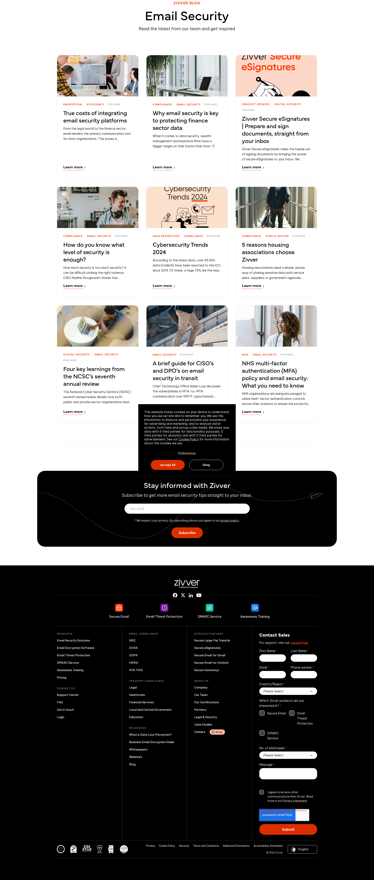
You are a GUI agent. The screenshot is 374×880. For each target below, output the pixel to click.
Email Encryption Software (75, 648)
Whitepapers (138, 749)
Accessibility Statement (268, 845)
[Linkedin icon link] (191, 595)
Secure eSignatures (207, 648)
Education (136, 717)
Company (201, 687)
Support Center (68, 695)
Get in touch (65, 709)
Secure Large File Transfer (212, 640)
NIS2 (132, 640)
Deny (206, 464)
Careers (208, 732)
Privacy (150, 845)
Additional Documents (236, 845)
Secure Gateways (206, 670)
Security (184, 845)
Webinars (135, 757)
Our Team (201, 695)
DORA (133, 648)
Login (60, 717)
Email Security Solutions (73, 640)
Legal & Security (205, 717)
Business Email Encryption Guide (151, 742)
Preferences (187, 453)
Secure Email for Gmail (209, 655)
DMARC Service (68, 662)
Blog (132, 764)
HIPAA (133, 662)
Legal (133, 687)
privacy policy (230, 520)
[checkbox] (288, 725)
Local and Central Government (150, 709)
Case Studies (203, 724)
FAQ (60, 702)
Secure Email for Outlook (211, 662)
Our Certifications (206, 702)
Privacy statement (294, 801)
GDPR (133, 655)
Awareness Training (70, 670)
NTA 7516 (136, 670)
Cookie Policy (188, 439)
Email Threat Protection (73, 655)
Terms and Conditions (206, 845)
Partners (200, 709)
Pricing (61, 677)
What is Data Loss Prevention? (150, 734)
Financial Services (141, 702)
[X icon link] (183, 595)
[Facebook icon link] (175, 595)
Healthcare (137, 695)
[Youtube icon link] (198, 595)
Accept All (167, 464)
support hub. (299, 642)
